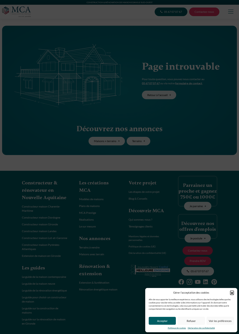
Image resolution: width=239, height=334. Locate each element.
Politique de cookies (177, 328)
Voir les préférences (220, 320)
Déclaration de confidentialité (201, 328)
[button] (232, 292)
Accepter (162, 320)
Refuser (191, 320)
